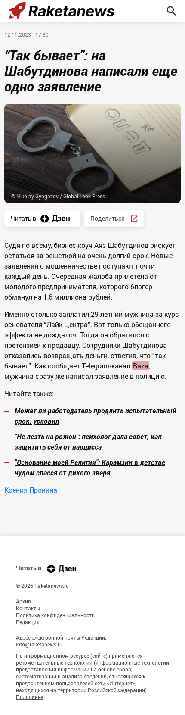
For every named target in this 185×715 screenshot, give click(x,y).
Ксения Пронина (30, 489)
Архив (23, 601)
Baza (140, 365)
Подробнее (29, 696)
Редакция (28, 621)
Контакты (28, 608)
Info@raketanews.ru (39, 644)
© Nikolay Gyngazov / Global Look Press (58, 196)
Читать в (23, 218)
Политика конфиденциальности (55, 615)
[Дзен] (61, 568)
